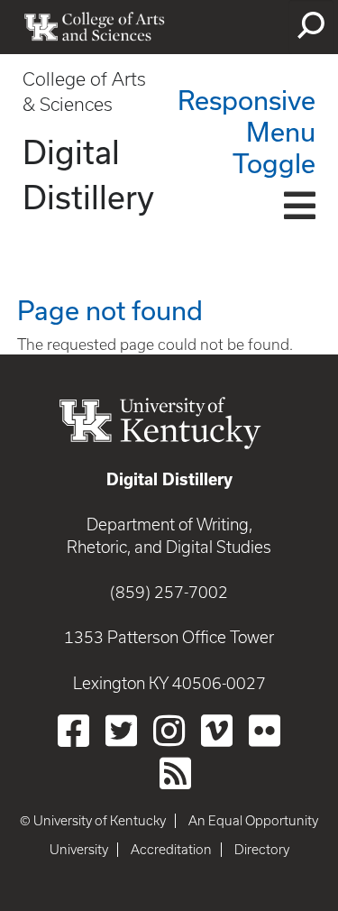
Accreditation (171, 849)
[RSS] (175, 773)
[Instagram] (169, 731)
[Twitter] (121, 731)
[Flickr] (264, 731)
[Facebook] (73, 731)
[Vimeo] (217, 731)
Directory (261, 849)
